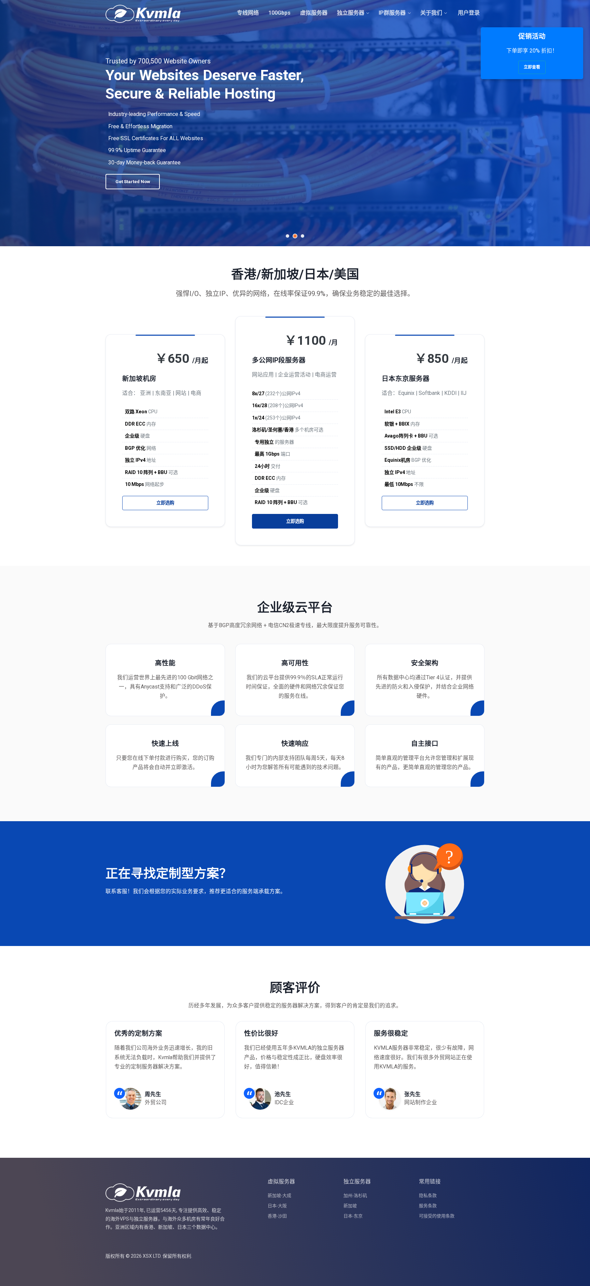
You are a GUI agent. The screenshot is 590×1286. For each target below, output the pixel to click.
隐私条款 (428, 1195)
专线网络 (248, 13)
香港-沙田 (277, 1215)
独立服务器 (350, 13)
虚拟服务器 (313, 13)
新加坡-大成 (279, 1195)
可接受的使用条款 (436, 1215)
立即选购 (165, 502)
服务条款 (428, 1205)
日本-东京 (353, 1215)
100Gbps (279, 13)
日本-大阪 (277, 1205)
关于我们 (431, 13)
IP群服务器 (392, 13)
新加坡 (350, 1205)
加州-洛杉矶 (355, 1195)
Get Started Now (132, 175)
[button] (287, 236)
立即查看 (532, 67)
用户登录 (468, 13)
